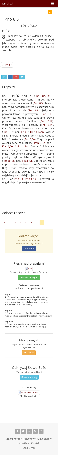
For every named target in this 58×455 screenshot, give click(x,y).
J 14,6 (24, 132)
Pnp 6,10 (30, 179)
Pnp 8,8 (34, 110)
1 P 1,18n (21, 146)
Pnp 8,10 (47, 114)
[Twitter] (23, 431)
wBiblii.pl (7, 3)
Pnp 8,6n (29, 139)
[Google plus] (29, 431)
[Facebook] (17, 431)
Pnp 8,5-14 (42, 96)
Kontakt (30, 352)
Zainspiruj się (30, 377)
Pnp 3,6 (19, 179)
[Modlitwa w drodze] (29, 393)
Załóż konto (29, 248)
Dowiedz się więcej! (29, 277)
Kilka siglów (44, 438)
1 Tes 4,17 (28, 160)
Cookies (24, 443)
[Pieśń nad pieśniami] (29, 268)
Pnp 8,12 (46, 121)
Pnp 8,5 (38, 103)
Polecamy (29, 438)
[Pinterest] (35, 431)
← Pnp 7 (7, 64)
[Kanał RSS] (41, 431)
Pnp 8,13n (9, 160)
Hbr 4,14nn (37, 132)
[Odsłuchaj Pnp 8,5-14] (4, 77)
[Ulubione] (50, 12)
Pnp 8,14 (47, 124)
